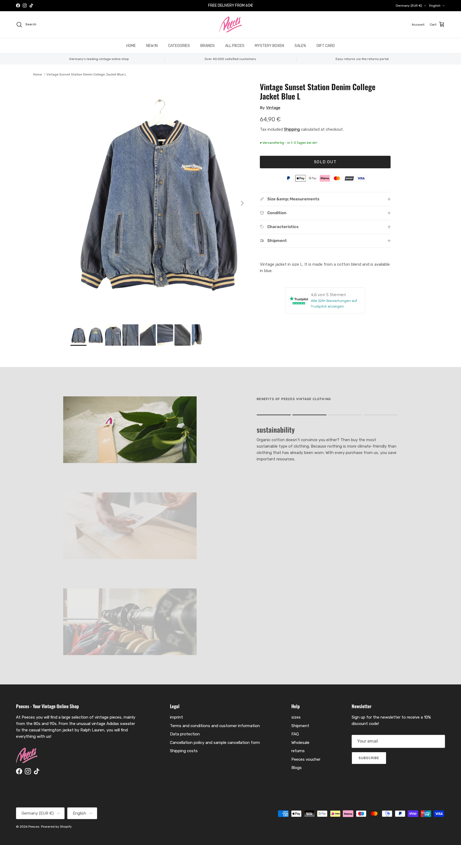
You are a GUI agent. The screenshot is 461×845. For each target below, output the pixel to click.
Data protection (185, 734)
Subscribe (369, 758)
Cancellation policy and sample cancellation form (215, 742)
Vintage (273, 107)
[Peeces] (230, 25)
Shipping (292, 129)
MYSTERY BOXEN (269, 45)
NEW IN (152, 45)
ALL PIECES (234, 45)
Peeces (33, 826)
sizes (296, 717)
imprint (176, 717)
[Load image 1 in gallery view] (159, 200)
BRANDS (207, 45)
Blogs (296, 767)
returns (298, 750)
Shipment (300, 725)
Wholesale (300, 742)
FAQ (295, 734)
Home (37, 74)
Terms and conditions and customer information (215, 725)
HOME (131, 45)
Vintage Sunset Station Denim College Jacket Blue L (86, 74)
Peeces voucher (305, 759)
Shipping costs (184, 750)
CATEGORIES (179, 45)
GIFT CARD (325, 45)
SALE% (300, 45)
